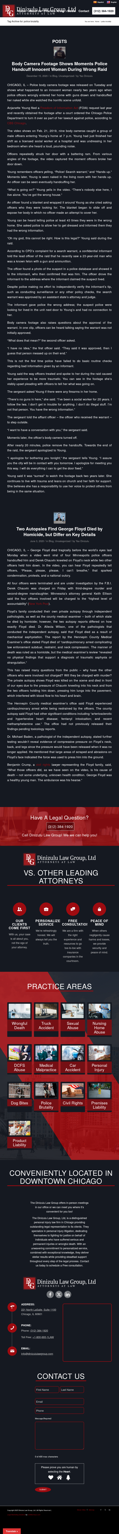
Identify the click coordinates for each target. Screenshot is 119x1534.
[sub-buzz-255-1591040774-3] (59, 518)
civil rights (43, 764)
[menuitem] (21, 11)
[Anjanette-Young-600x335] (59, 52)
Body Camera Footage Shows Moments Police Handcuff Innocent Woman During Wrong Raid (59, 66)
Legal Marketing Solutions (16, 1514)
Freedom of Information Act (59, 107)
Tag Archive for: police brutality (23, 21)
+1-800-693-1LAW (43, 1337)
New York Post (39, 603)
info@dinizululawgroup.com (37, 1353)
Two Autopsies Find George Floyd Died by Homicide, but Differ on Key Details (59, 531)
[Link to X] (59, 1294)
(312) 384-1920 (60, 826)
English (114, 2)
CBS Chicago (16, 123)
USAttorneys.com (34, 1514)
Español (101, 2)
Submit (43, 1490)
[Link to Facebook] (50, 1294)
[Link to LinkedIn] (67, 1294)
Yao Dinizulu (86, 76)
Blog (54, 76)
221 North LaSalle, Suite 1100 (38, 1309)
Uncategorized (66, 76)
